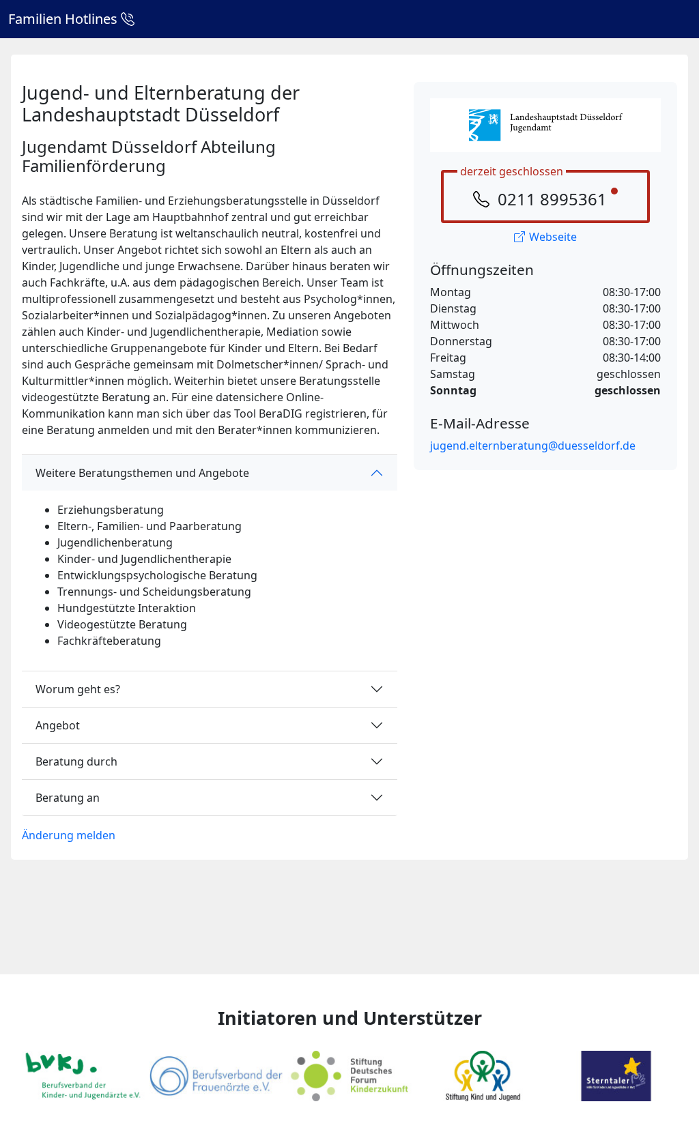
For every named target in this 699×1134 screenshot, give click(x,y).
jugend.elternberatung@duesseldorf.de (533, 445)
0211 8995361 (552, 199)
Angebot (57, 725)
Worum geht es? (77, 689)
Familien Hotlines (64, 19)
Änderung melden (68, 835)
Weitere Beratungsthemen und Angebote (142, 472)
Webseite (553, 236)
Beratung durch (76, 761)
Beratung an (67, 797)
